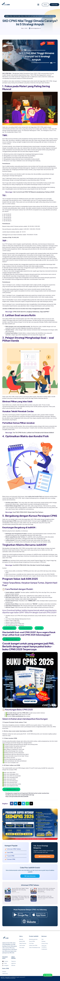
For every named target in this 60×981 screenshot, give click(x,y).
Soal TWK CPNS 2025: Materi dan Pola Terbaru (28, 512)
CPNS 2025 (27, 16)
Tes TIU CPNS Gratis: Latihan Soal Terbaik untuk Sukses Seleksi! (33, 432)
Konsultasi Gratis (45, 856)
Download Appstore (9, 628)
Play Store (39, 592)
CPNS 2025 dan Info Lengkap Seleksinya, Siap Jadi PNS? (31, 311)
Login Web (39, 628)
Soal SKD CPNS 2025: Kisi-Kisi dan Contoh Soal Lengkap (31, 565)
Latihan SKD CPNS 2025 (37, 16)
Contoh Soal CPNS (18, 16)
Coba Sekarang (30, 876)
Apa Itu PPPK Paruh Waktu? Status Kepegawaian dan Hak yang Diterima (20, 890)
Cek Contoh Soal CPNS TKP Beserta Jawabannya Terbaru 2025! (33, 192)
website (17, 594)
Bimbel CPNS (8, 16)
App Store (47, 592)
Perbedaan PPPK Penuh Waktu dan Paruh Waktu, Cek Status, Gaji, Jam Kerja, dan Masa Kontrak (20, 898)
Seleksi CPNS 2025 (49, 16)
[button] (38, 4)
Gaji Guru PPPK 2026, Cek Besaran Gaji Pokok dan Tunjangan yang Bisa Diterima (46, 890)
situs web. (47, 595)
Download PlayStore (25, 628)
